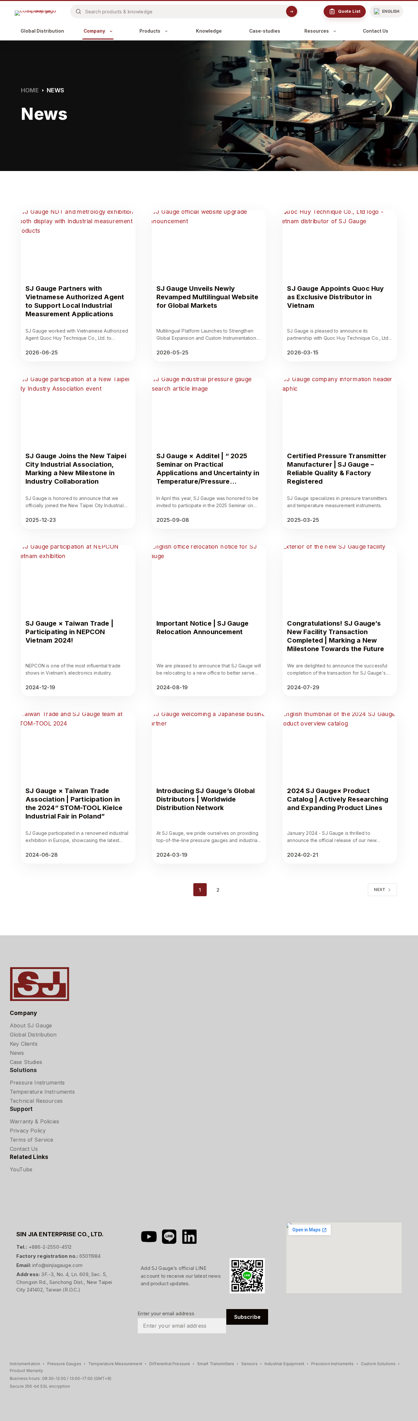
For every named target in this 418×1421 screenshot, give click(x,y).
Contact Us (375, 31)
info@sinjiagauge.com (57, 1265)
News (17, 1053)
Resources (316, 31)
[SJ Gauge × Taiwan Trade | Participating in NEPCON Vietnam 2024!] (78, 577)
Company (94, 31)
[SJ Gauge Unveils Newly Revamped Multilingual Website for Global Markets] (209, 242)
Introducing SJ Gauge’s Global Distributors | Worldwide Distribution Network (205, 799)
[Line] (169, 1236)
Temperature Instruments (42, 1091)
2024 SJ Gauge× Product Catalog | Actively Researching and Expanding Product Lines (337, 799)
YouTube (21, 1169)
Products (149, 31)
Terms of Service (32, 1139)
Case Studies (26, 1062)
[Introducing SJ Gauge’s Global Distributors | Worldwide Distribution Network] (209, 744)
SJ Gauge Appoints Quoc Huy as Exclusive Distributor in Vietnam (335, 297)
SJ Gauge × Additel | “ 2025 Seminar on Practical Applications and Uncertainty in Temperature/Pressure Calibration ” (207, 473)
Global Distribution (42, 31)
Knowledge (209, 31)
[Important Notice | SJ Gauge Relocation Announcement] (209, 577)
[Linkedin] (189, 1236)
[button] (386, 11)
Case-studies (264, 31)
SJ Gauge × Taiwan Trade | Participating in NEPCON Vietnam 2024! (69, 631)
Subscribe (247, 1317)
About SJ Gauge (31, 1025)
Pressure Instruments (37, 1082)
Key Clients (24, 1043)
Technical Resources (36, 1101)
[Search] (291, 11)
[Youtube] (149, 1236)
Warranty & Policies (34, 1121)
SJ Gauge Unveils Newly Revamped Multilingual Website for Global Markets (207, 297)
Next (379, 889)
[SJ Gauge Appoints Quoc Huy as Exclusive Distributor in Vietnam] (339, 242)
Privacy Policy (28, 1130)
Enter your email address (165, 1313)
